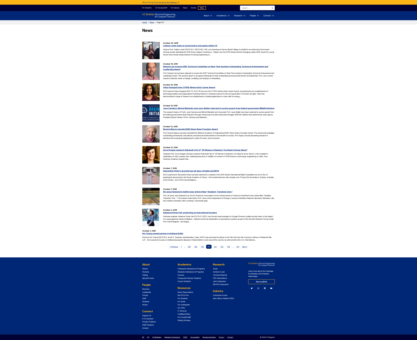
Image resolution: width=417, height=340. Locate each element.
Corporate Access (220, 295)
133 (221, 247)
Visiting (145, 275)
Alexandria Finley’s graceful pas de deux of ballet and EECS (191, 171)
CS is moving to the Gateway (165, 2)
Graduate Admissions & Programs (191, 272)
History (145, 269)
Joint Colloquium (219, 281)
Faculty (145, 295)
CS (148, 337)
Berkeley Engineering (172, 337)
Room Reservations (185, 292)
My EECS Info (183, 295)
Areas (215, 269)
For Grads (181, 301)
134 (228, 247)
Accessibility (195, 337)
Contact (145, 328)
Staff (144, 298)
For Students (147, 8)
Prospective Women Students (189, 278)
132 (215, 247)
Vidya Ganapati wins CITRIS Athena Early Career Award (189, 87)
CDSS (185, 337)
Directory (146, 289)
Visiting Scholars (184, 320)
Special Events (148, 278)
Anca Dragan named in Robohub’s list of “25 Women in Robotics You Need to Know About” (205, 150)
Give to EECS (261, 282)
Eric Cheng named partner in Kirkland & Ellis (162, 233)
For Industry (175, 8)
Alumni (145, 305)
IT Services (182, 311)
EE (143, 337)
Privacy (221, 337)
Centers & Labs (219, 272)
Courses (181, 275)
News (185, 8)
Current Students (184, 281)
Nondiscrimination (209, 337)
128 (189, 247)
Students (145, 301)
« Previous (174, 247)
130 (202, 247)
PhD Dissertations (220, 278)
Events (193, 8)
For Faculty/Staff (161, 8)
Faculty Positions (149, 322)
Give (202, 8)
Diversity (145, 272)
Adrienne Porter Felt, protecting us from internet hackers (190, 213)
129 (195, 247)
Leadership (146, 292)
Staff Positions (148, 325)
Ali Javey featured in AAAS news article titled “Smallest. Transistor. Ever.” (198, 192)
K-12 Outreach (147, 319)
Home (144, 22)
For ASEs (181, 308)
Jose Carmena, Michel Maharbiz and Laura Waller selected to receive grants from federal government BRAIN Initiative (218, 108)
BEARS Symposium (221, 284)
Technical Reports (220, 275)
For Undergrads (184, 305)
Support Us (146, 315)
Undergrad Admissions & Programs (191, 269)
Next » (245, 247)
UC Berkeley (156, 337)
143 (237, 247)
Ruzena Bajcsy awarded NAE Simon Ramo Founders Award (190, 129)
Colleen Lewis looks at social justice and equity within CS (190, 46)
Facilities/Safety (184, 314)
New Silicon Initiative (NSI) (223, 298)
